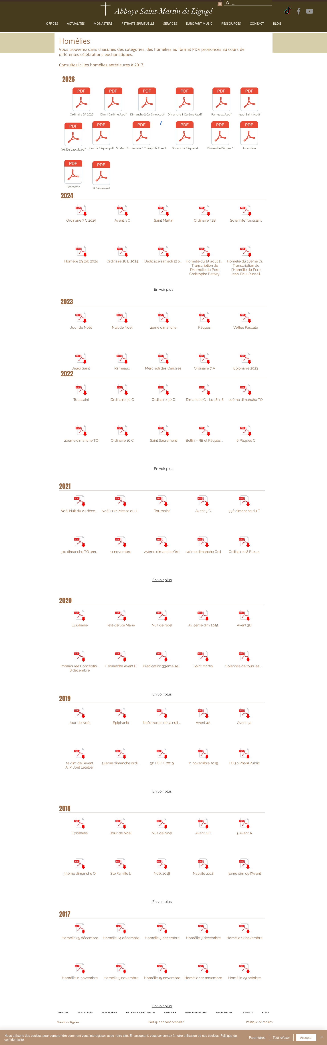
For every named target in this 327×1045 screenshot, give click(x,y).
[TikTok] (287, 11)
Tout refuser (281, 1037)
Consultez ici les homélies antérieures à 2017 (101, 65)
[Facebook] (298, 11)
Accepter (306, 1037)
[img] (203, 983)
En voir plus (163, 289)
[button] (219, 3)
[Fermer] (321, 1037)
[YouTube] (309, 11)
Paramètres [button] (257, 1037)
